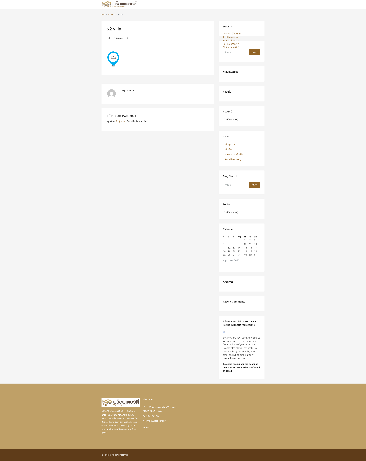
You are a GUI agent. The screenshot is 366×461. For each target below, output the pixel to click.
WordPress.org (233, 159)
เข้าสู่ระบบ (120, 121)
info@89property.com (156, 421)
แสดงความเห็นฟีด (234, 154)
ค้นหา (254, 52)
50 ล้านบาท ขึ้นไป (232, 47)
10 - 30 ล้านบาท (231, 40)
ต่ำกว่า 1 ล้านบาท (232, 33)
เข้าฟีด (228, 149)
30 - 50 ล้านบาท (231, 44)
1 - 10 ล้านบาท (230, 37)
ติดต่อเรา (147, 427)
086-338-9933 (152, 416)
